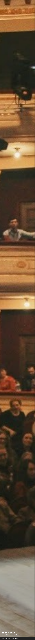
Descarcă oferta (7, 638)
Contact (16, 638)
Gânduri (13, 638)
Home (3, 638)
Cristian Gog (8, 633)
